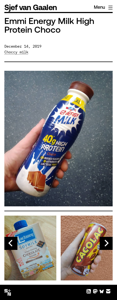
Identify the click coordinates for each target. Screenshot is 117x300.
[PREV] (10, 243)
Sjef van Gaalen (30, 8)
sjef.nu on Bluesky (102, 291)
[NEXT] (106, 243)
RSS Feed (89, 291)
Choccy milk (16, 52)
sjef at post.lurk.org (95, 291)
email (108, 291)
